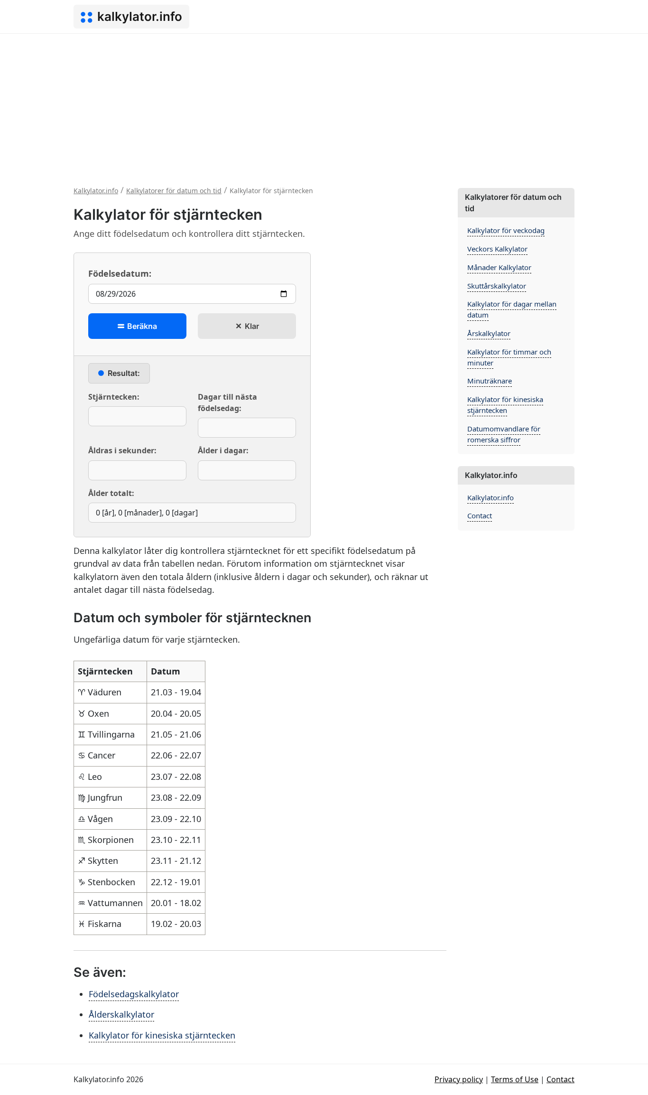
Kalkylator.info (490, 497)
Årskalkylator (488, 333)
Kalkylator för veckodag (506, 230)
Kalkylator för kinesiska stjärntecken (162, 1035)
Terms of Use (514, 1079)
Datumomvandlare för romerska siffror (503, 434)
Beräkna (141, 326)
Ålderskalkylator (121, 1014)
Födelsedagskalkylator (134, 994)
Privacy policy (459, 1079)
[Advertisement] (324, 104)
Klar (251, 326)
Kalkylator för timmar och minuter (509, 357)
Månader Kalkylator (499, 267)
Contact (479, 515)
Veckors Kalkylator (497, 248)
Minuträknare (489, 380)
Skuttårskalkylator (496, 285)
